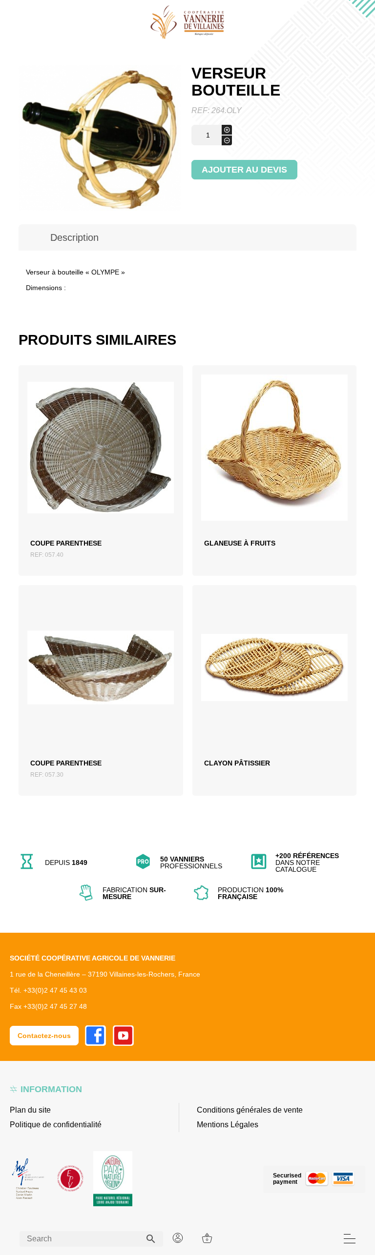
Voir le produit (101, 463)
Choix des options (274, 462)
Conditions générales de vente (250, 1110)
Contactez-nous (44, 1035)
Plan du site (30, 1110)
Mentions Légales (227, 1124)
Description (74, 237)
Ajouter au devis (244, 170)
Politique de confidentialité (56, 1124)
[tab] (74, 237)
